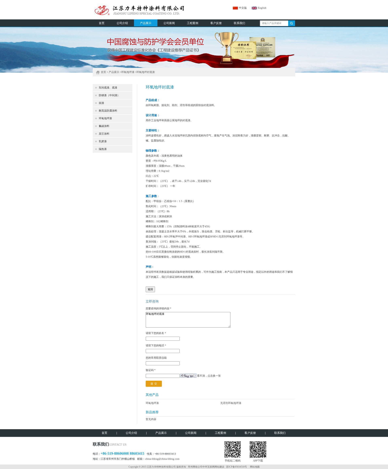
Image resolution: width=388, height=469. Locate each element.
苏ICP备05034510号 (236, 466)
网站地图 (255, 466)
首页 (103, 72)
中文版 (243, 7)
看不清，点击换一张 (209, 375)
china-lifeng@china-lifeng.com (162, 458)
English (262, 7)
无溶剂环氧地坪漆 (230, 403)
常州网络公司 (195, 466)
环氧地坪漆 (127, 72)
